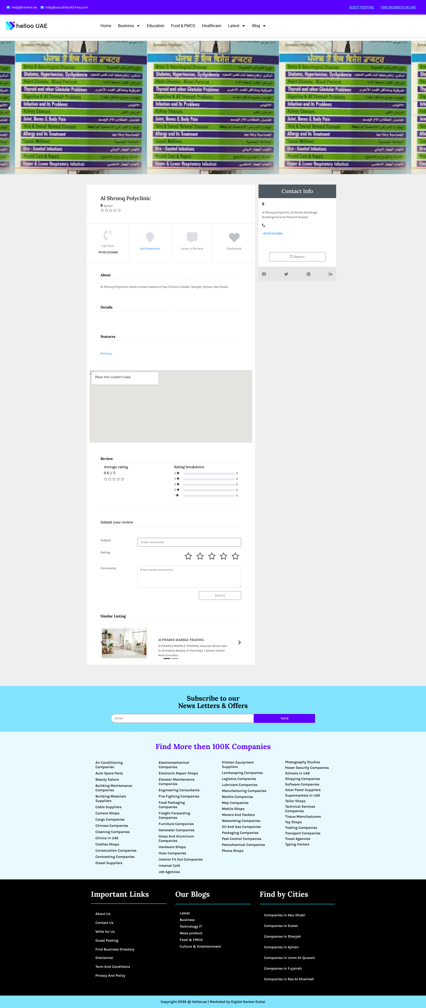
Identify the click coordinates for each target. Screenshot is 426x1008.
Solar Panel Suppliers (303, 790)
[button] (102, 642)
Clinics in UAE (106, 838)
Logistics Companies (239, 779)
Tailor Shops (295, 801)
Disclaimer (104, 958)
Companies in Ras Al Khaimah (289, 979)
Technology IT (191, 926)
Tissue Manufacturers (303, 816)
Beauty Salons (107, 779)
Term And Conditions (112, 966)
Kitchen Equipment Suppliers (238, 764)
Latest (233, 25)
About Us (102, 914)
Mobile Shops (233, 809)
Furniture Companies (176, 824)
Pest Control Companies (241, 839)
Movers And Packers (238, 815)
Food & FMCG (183, 25)
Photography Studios (302, 762)
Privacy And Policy (110, 975)
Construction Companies (115, 850)
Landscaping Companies (242, 773)
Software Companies (302, 784)
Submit (220, 595)
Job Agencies (169, 872)
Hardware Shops (172, 847)
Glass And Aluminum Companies (176, 838)
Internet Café (169, 865)
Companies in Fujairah (283, 968)
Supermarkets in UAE (302, 795)
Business (126, 25)
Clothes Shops (107, 844)
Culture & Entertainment (200, 946)
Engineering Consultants (179, 790)
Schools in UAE (297, 773)
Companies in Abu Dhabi (284, 915)
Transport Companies (302, 833)
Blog (256, 25)
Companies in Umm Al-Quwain (289, 958)
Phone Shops (232, 851)
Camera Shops (107, 813)
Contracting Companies (114, 857)
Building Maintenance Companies (113, 787)
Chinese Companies (111, 825)
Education (155, 25)
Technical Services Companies (300, 808)
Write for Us (105, 931)
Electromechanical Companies (174, 764)
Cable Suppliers (108, 807)
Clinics (107, 354)
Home (106, 25)
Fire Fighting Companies (179, 796)
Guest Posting (361, 7)
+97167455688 (272, 233)
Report (299, 256)
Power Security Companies (307, 767)
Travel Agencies (297, 839)
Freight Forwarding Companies (174, 815)
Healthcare (211, 25)
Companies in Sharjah (282, 936)
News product (191, 933)
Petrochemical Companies (243, 845)
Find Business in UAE (398, 7)
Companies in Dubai (281, 926)
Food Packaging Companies (172, 804)
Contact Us (104, 923)
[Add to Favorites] (234, 241)
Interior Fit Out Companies (181, 859)
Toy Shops (293, 822)
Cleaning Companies (112, 832)
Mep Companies (235, 803)
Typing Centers (297, 844)
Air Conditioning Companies (109, 764)
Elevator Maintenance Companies (176, 781)
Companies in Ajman (281, 947)
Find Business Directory (114, 949)
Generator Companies (176, 830)
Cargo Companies (109, 819)
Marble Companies (237, 797)
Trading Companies (301, 827)
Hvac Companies (172, 853)
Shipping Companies (302, 779)
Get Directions (150, 249)
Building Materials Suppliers (110, 798)
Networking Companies (241, 821)
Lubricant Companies (239, 785)
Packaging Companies (240, 833)
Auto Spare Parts (109, 773)
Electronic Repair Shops (178, 773)
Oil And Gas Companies (241, 827)
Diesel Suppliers (108, 863)
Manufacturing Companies (244, 791)
